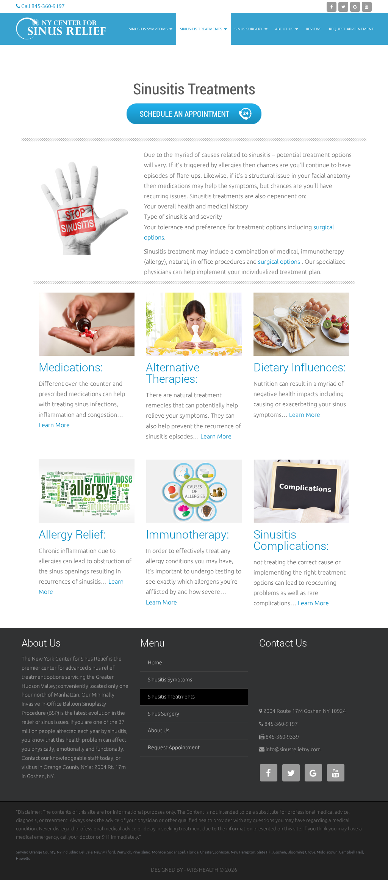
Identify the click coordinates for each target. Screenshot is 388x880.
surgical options (279, 261)
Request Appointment (351, 28)
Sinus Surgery (249, 28)
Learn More (54, 424)
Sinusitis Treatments (201, 28)
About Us (284, 28)
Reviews (313, 28)
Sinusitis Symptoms (149, 28)
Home (155, 662)
